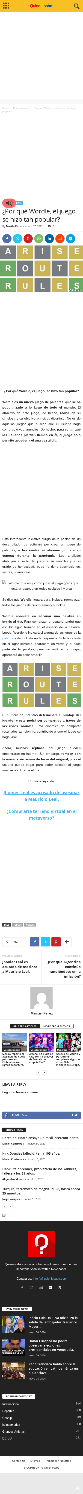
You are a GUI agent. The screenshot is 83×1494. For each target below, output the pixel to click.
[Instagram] (32, 1288)
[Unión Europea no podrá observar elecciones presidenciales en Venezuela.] (13, 1347)
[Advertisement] (41, 58)
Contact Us (18, 1460)
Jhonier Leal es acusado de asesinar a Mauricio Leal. (19, 967)
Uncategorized (21, 107)
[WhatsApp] (38, 238)
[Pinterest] (28, 238)
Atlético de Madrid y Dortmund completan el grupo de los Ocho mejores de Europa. (68, 1059)
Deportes (62, 1049)
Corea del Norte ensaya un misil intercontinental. (41, 1138)
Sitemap (35, 1460)
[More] (67, 941)
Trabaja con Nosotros (58, 1460)
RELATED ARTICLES (24, 1026)
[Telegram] (70, 238)
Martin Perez (14, 226)
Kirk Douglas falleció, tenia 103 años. (31, 1153)
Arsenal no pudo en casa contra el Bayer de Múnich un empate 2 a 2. (41, 1058)
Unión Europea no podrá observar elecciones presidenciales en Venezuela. (51, 1345)
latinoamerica (11, 1424)
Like (74, 1115)
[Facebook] (7, 238)
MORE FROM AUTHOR (56, 1026)
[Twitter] (17, 238)
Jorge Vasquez (11, 1199)
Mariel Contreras (13, 1143)
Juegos (18, 924)
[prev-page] (38, 1072)
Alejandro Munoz (13, 1179)
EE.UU (7, 1438)
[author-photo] (41, 998)
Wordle (30, 924)
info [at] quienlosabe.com (50, 1278)
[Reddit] (42, 1288)
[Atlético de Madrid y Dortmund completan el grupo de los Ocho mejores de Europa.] (68, 1042)
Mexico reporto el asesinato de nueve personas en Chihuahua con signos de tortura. (13, 1059)
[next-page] (44, 1072)
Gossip (7, 1418)
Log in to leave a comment (21, 1092)
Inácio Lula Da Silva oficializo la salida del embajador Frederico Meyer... (53, 1322)
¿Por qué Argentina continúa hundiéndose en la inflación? (64, 969)
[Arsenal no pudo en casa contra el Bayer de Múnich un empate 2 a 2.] (41, 1042)
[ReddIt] (60, 238)
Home (5, 107)
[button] (9, 203)
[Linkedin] (49, 238)
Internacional (10, 1404)
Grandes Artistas (13, 1431)
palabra (7, 638)
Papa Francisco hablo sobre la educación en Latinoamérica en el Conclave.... (53, 1368)
